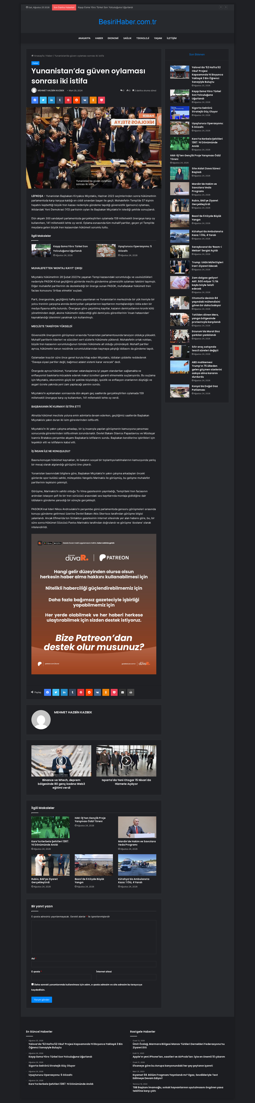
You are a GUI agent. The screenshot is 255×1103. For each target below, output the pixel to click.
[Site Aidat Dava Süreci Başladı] (179, 173)
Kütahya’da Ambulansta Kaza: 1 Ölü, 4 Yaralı (133, 880)
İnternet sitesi (104, 971)
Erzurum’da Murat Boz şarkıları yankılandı (206, 333)
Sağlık (127, 38)
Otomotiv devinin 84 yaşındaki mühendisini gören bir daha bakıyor (206, 301)
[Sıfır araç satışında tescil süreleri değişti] (179, 351)
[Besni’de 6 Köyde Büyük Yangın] (94, 865)
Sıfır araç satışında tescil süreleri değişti (205, 348)
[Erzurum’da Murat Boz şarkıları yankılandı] (179, 336)
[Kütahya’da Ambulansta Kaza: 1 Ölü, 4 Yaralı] (137, 865)
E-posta (36, 971)
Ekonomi (113, 38)
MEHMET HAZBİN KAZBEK (51, 90)
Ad (33, 958)
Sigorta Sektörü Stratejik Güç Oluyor (97, 7)
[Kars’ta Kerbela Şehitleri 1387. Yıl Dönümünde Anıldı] (50, 827)
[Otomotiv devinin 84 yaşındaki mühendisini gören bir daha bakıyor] (179, 302)
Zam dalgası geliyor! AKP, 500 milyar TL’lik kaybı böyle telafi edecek (205, 283)
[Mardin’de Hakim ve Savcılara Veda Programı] (137, 827)
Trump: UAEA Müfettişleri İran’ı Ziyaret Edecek (207, 264)
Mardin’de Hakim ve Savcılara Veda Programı (137, 843)
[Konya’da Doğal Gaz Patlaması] (179, 390)
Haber (99, 38)
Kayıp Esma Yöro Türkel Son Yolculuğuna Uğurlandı (206, 95)
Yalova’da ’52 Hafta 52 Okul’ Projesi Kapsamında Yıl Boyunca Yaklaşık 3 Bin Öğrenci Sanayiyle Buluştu (207, 75)
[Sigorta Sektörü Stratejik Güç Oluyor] (179, 112)
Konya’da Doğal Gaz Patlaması (205, 388)
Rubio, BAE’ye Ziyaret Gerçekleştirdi (44, 880)
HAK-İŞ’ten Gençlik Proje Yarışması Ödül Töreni (90, 819)
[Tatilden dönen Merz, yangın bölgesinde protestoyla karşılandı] (179, 319)
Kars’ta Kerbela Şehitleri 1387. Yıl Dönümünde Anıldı (50, 843)
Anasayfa (84, 38)
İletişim (172, 38)
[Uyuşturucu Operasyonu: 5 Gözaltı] (106, 250)
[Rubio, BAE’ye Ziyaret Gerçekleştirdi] (50, 865)
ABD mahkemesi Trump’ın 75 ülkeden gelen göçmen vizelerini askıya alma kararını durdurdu (207, 369)
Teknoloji (142, 38)
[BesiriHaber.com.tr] (127, 22)
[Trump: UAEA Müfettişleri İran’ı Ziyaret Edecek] (179, 267)
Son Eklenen (197, 54)
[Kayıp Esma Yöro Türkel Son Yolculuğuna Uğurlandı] (41, 250)
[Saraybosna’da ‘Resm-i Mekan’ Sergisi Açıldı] (179, 251)
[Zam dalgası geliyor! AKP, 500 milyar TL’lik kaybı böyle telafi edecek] (179, 282)
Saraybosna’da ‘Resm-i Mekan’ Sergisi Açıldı (207, 248)
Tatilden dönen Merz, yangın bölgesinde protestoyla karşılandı (206, 318)
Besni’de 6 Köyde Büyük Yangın (89, 880)
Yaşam (158, 38)
